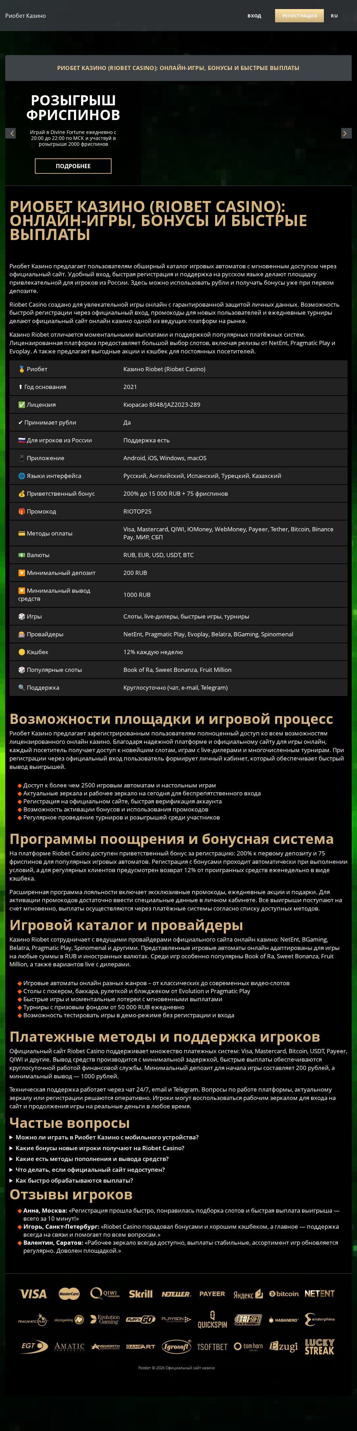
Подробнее (73, 162)
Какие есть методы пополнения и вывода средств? (92, 1159)
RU (334, 16)
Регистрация (299, 16)
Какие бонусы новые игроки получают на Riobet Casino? (100, 1148)
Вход (254, 16)
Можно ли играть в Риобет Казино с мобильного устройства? (107, 1137)
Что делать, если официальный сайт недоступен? (90, 1170)
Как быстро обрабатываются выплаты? (74, 1180)
